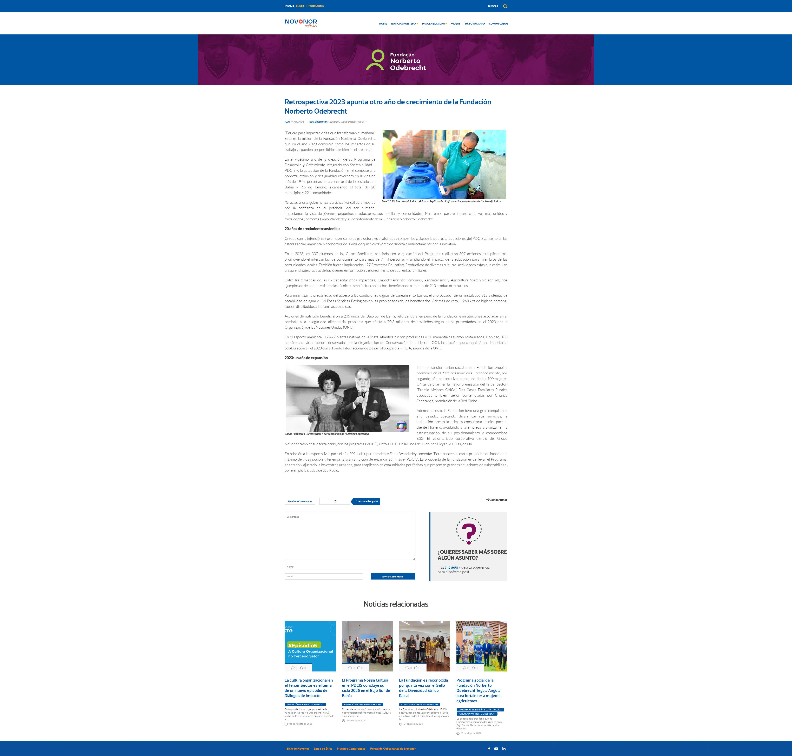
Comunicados (498, 23)
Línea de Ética (323, 748)
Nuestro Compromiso (351, 748)
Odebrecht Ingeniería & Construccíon (480, 709)
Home (383, 23)
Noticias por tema (404, 23)
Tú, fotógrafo (475, 23)
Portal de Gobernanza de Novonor (393, 748)
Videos (456, 23)
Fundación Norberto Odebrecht (305, 704)
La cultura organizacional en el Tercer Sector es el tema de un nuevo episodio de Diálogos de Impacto (309, 688)
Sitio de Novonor (298, 748)
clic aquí (451, 567)
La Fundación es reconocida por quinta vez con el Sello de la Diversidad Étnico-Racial (423, 688)
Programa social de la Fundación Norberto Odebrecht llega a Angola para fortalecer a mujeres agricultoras (478, 690)
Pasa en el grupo (434, 23)
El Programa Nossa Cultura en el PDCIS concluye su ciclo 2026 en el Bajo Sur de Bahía (366, 688)
